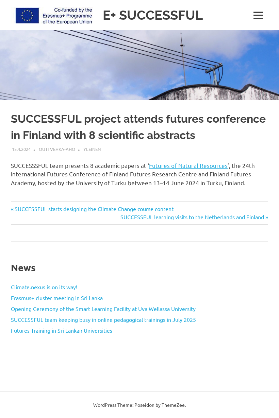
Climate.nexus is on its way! (44, 286)
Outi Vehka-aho (57, 149)
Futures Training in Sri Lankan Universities (61, 330)
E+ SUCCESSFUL (153, 15)
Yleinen (92, 149)
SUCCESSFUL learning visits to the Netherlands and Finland (192, 216)
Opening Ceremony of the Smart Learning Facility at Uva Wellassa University (103, 308)
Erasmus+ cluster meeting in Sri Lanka (57, 297)
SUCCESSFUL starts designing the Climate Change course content (94, 208)
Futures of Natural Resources (188, 165)
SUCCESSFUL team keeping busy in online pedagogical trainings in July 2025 (103, 319)
